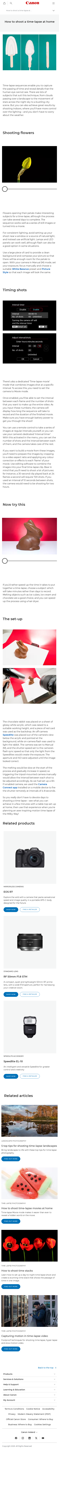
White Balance (20, 269)
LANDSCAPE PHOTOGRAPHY (13, 1141)
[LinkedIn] (29, 1438)
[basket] (4, 3)
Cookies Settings (42, 1424)
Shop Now (11, 910)
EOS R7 (8, 891)
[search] (11, 3)
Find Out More (11, 1159)
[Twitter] (36, 1438)
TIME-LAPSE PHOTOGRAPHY (13, 1203)
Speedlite (8, 735)
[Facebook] (16, 1438)
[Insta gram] (23, 1438)
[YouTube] (43, 1438)
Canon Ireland (28, 1432)
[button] (30, 909)
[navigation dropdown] (53, 3)
